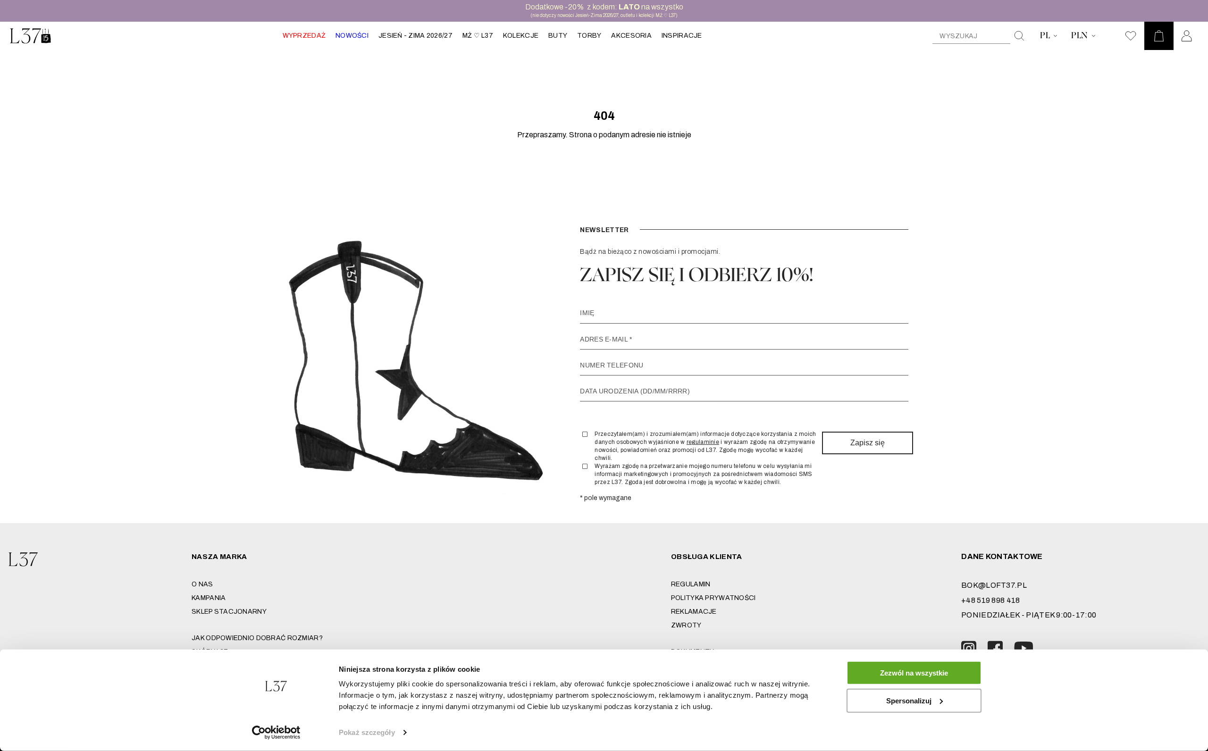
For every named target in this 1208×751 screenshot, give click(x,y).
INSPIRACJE (682, 35)
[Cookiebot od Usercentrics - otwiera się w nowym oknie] (276, 733)
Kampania (209, 597)
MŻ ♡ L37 (477, 35)
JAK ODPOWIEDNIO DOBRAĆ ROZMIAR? (257, 638)
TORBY (589, 35)
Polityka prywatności (713, 597)
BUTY (557, 35)
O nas (202, 584)
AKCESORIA (631, 35)
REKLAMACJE (694, 611)
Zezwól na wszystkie (914, 673)
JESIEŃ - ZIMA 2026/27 (415, 35)
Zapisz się (867, 443)
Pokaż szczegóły (367, 732)
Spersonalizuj (908, 700)
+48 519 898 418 (990, 600)
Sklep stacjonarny (229, 611)
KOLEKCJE (520, 35)
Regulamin (691, 584)
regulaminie (703, 442)
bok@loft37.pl (994, 585)
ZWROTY (686, 625)
